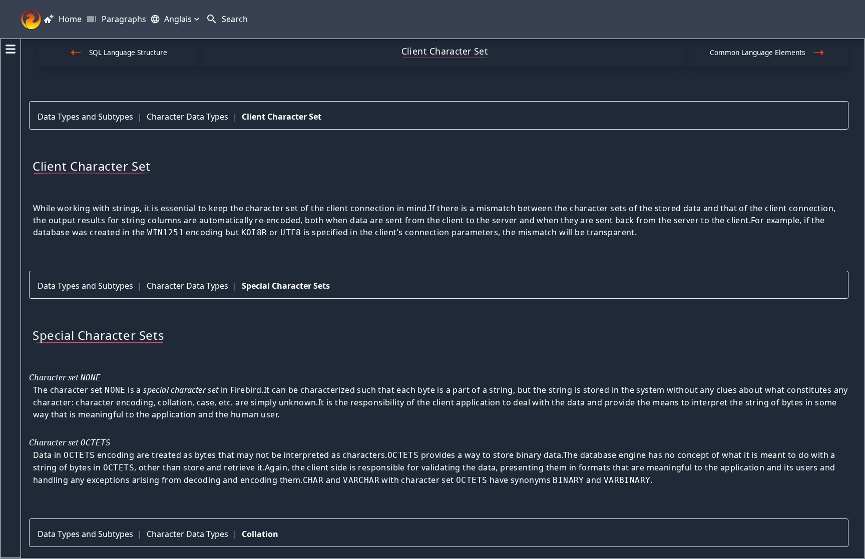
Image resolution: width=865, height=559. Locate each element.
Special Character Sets (286, 285)
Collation (260, 533)
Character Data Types (187, 116)
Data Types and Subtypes (85, 116)
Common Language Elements (757, 52)
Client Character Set (281, 116)
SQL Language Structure (128, 52)
